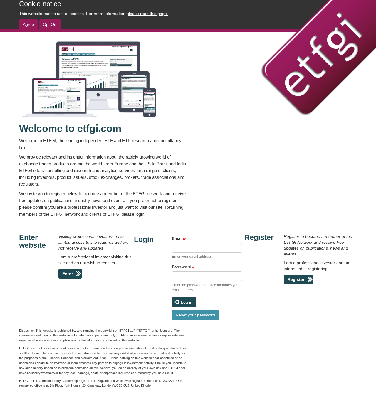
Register (296, 279)
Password (182, 267)
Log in (186, 302)
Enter (67, 273)
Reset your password (195, 315)
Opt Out (50, 24)
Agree (28, 24)
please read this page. (147, 13)
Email (177, 238)
